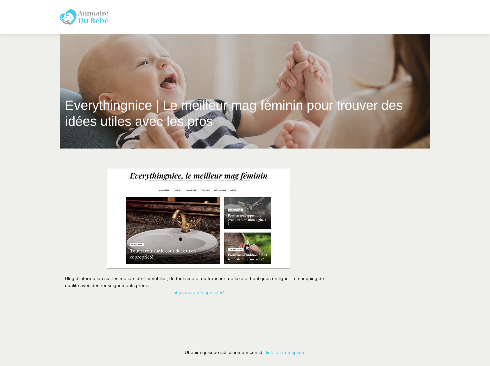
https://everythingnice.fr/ (198, 292)
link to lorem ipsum (286, 352)
